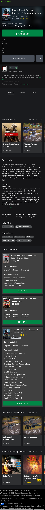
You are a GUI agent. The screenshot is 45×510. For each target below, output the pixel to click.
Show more (5, 208)
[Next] (41, 119)
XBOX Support (15, 493)
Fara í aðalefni (5, 1)
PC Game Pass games (19, 490)
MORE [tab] (34, 92)
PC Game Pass (5, 490)
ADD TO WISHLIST (19, 58)
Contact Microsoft (37, 506)
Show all (31, 119)
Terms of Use (19, 508)
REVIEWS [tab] (23, 92)
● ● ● (40, 58)
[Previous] (37, 119)
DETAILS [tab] (11, 92)
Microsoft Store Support (15, 498)
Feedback (24, 493)
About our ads (39, 508)
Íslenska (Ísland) (6, 501)
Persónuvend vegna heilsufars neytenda (15, 506)
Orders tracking (37, 498)
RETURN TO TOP (22, 403)
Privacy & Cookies (7, 508)
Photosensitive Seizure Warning (20, 495)
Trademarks (28, 508)
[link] (11, 138)
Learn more (25, 84)
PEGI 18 (12, 68)
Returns (28, 498)
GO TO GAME (22, 291)
